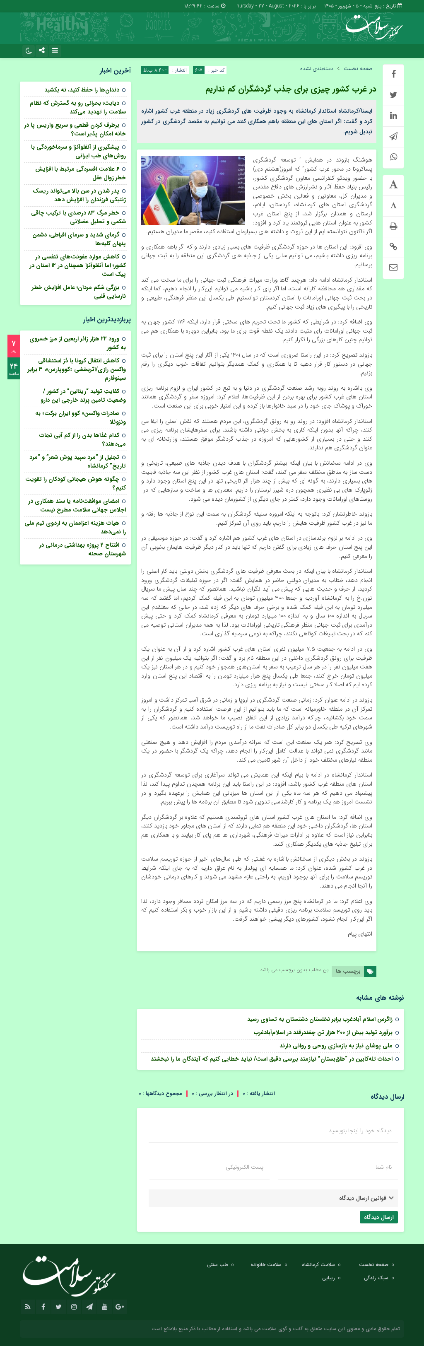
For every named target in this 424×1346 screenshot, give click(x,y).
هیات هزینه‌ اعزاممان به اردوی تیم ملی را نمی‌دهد (75, 527)
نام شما (384, 1167)
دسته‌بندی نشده (316, 68)
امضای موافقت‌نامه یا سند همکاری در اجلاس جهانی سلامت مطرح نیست (77, 505)
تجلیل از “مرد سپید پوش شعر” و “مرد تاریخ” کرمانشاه (77, 461)
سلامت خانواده (266, 1265)
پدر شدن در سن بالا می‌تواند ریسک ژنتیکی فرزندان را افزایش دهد (79, 195)
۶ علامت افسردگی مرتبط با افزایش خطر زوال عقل (80, 173)
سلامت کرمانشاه (318, 1265)
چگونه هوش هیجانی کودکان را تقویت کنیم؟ (75, 483)
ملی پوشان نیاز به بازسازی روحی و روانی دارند (334, 1045)
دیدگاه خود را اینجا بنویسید (360, 1131)
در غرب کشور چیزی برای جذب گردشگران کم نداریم (290, 88)
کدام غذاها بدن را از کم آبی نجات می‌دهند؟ (82, 440)
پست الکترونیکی (244, 1167)
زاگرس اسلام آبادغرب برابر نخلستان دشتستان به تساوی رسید (319, 1019)
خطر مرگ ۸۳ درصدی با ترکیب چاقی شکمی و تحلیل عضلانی (78, 217)
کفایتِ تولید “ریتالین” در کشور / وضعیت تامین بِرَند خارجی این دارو (83, 396)
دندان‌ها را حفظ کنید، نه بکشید (81, 89)
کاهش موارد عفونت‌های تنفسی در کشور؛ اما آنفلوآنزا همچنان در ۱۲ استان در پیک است (77, 265)
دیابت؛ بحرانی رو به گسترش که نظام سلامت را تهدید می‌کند (78, 107)
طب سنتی (217, 1265)
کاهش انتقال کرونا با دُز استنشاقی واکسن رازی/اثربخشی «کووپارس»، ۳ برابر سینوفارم (77, 369)
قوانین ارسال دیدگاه (362, 1198)
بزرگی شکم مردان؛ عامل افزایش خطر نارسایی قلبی (79, 292)
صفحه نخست (358, 68)
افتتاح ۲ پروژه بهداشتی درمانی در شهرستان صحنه (82, 549)
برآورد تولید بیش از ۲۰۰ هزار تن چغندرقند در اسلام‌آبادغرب (323, 1032)
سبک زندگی (376, 1278)
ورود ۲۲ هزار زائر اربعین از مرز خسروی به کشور (77, 343)
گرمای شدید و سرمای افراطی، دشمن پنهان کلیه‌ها (79, 239)
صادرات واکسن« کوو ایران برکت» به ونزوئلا (80, 418)
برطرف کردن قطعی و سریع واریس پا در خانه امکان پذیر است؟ (75, 129)
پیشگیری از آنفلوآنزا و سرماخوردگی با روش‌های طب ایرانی (78, 151)
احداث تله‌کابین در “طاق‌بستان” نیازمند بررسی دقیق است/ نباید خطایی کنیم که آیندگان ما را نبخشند (272, 1059)
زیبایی (328, 1278)
